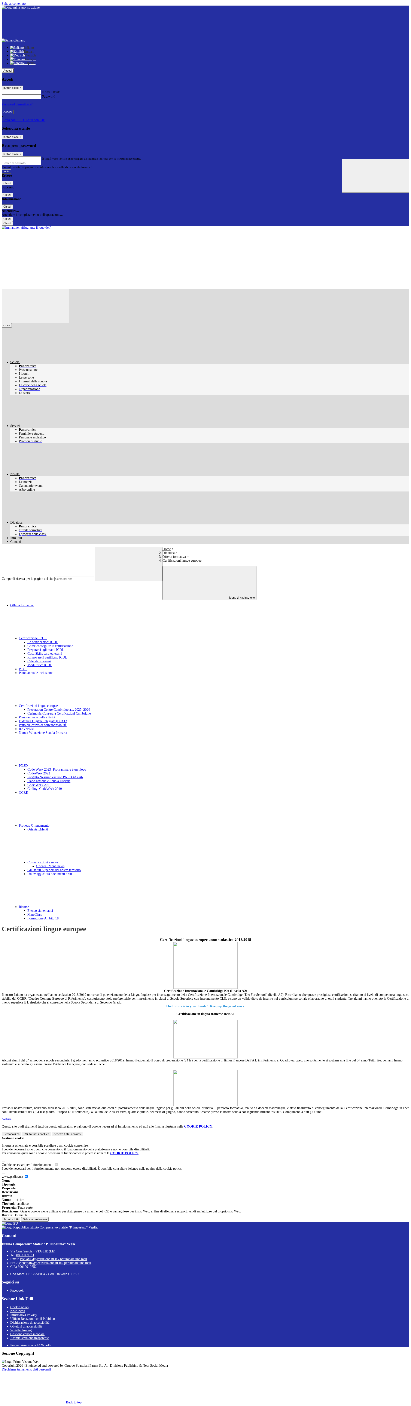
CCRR (23, 792)
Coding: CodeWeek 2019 (44, 788)
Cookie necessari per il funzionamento (28, 1164)
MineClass (34, 914)
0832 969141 (25, 1255)
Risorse (24, 907)
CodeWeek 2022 (38, 773)
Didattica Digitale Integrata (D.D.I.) (43, 721)
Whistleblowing (21, 1330)
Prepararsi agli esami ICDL (45, 649)
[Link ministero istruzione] (21, 7)
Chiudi (7, 183)
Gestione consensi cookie (27, 1334)
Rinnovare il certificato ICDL (47, 657)
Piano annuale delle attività (37, 717)
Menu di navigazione (241, 597)
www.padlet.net (13, 1176)
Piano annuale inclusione (35, 673)
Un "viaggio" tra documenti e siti (49, 874)
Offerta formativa (174, 556)
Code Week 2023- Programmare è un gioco (56, 769)
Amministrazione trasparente (29, 1338)
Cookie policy (19, 1307)
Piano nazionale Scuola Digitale (48, 781)
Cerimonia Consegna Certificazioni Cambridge (59, 713)
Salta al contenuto (14, 3)
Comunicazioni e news (43, 862)
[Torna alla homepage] (26, 227)
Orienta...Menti (37, 829)
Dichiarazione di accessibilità (29, 1322)
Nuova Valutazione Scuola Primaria (43, 732)
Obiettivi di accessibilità (26, 1326)
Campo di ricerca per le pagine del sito (28, 578)
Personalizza (11, 1134)
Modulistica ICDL (39, 665)
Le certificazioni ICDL (42, 642)
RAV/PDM (26, 729)
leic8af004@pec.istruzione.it (54, 1263)
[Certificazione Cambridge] (205, 1088)
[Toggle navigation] (35, 306)
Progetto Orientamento (34, 825)
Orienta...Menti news (50, 866)
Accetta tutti (67, 1134)
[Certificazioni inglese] (205, 965)
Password (48, 96)
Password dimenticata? (17, 104)
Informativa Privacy (23, 1315)
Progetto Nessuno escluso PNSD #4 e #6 (55, 777)
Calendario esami (39, 661)
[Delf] (205, 1039)
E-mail (46, 158)
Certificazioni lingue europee (39, 705)
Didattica (168, 553)
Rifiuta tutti (36, 1134)
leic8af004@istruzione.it (53, 1259)
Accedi (7, 70)
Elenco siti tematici (40, 910)
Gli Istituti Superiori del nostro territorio (54, 870)
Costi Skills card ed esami (44, 653)
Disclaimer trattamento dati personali (26, 1369)
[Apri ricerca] (375, 176)
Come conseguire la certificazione (50, 646)
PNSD (24, 765)
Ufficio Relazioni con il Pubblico (32, 1318)
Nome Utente (51, 92)
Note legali (17, 1311)
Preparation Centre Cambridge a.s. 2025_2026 (58, 709)
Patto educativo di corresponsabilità (43, 725)
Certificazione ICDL (33, 638)
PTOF (23, 669)
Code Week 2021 (39, 785)
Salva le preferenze (35, 1219)
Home (166, 549)
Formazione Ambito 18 (43, 918)
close (6, 325)
